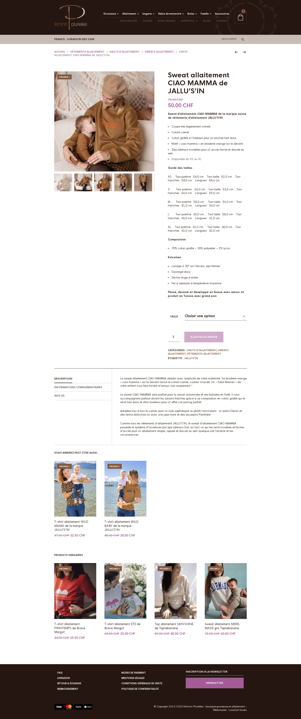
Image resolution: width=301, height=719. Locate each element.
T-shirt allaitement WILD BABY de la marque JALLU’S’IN (121, 526)
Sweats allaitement (159, 51)
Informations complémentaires (78, 387)
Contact (222, 21)
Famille (205, 13)
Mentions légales (133, 678)
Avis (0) (59, 395)
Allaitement (129, 13)
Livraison (63, 678)
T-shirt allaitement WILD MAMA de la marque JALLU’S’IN (71, 526)
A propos (187, 21)
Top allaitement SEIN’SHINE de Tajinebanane (174, 626)
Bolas (191, 13)
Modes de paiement (133, 672)
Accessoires (222, 13)
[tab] (83, 379)
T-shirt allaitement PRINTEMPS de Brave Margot (69, 628)
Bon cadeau (166, 21)
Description (63, 378)
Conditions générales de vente (141, 683)
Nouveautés (128, 21)
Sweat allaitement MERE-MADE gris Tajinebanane (222, 626)
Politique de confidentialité (140, 688)
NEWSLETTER (214, 683)
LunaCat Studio (238, 710)
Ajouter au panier (203, 337)
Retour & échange (69, 683)
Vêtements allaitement (87, 51)
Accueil (59, 51)
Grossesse (109, 13)
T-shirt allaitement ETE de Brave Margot (122, 626)
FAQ (59, 672)
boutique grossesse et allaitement (225, 706)
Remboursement (67, 688)
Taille (174, 316)
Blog (206, 21)
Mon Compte (229, 39)
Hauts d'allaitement (125, 51)
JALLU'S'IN (191, 358)
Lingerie (147, 13)
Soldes (148, 21)
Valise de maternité (169, 13)
